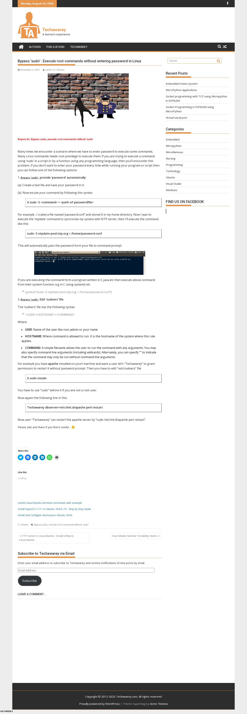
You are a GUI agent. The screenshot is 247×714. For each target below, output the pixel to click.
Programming (174, 164)
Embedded (173, 139)
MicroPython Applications (181, 90)
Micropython (173, 146)
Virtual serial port (176, 117)
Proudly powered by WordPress (99, 704)
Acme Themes (159, 704)
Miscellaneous (174, 152)
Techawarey (78, 47)
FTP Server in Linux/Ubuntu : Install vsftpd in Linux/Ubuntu (46, 538)
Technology (173, 171)
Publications (55, 47)
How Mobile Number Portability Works (134, 536)
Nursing (170, 158)
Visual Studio (173, 183)
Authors (35, 47)
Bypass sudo (40, 524)
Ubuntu (24, 524)
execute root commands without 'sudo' (69, 524)
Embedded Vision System (182, 83)
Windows (171, 190)
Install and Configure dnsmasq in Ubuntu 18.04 (45, 515)
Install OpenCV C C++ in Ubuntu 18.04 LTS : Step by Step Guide (54, 509)
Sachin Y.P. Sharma (54, 69)
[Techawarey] (21, 46)
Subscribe (29, 581)
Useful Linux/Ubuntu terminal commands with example (50, 503)
